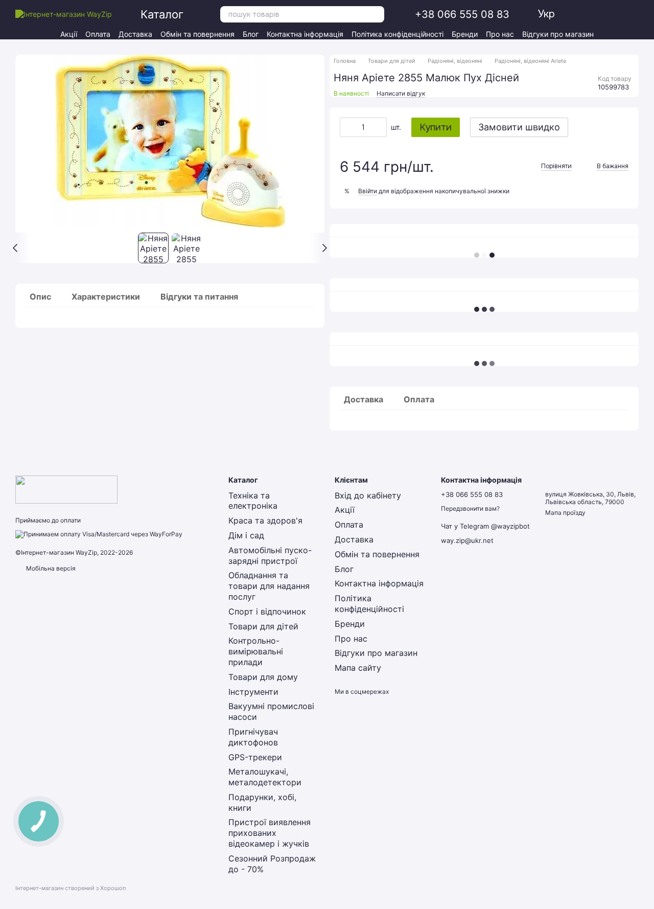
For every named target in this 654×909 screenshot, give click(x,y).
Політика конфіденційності (397, 34)
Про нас (500, 34)
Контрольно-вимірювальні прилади (255, 651)
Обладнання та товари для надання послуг (269, 586)
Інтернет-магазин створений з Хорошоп (70, 888)
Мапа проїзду (565, 512)
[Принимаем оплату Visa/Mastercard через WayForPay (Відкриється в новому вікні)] (98, 533)
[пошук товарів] (376, 14)
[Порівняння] (615, 14)
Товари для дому (263, 677)
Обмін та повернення (197, 34)
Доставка (135, 34)
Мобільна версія (50, 568)
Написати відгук (401, 93)
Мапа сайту (358, 668)
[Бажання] (597, 14)
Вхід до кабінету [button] (368, 495)
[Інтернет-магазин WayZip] (66, 489)
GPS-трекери (255, 757)
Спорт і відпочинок (267, 611)
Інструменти (253, 692)
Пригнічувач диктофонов (253, 736)
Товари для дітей (263, 626)
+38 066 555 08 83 (462, 14)
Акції (68, 34)
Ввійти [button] (367, 191)
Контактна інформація (305, 34)
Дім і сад (246, 535)
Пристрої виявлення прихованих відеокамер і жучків (269, 833)
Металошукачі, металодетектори (264, 776)
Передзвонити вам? (470, 508)
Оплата (97, 34)
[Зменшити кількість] (347, 127)
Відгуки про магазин (558, 34)
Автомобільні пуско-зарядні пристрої (270, 555)
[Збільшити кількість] (379, 127)
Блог (251, 34)
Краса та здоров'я (265, 520)
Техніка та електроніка (252, 500)
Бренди (465, 34)
